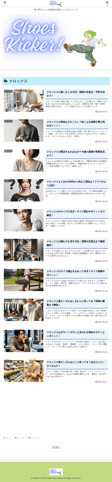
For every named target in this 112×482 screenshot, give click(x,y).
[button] (103, 408)
